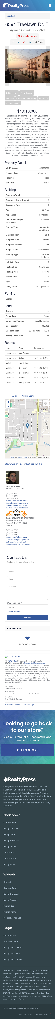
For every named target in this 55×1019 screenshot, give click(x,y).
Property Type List (12, 918)
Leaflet (13, 457)
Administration (10, 941)
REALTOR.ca (12, 661)
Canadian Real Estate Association (35, 663)
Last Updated (9, 686)
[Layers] (46, 403)
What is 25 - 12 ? (14, 603)
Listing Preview (10, 900)
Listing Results (10, 846)
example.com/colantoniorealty (17, 537)
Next (48, 66)
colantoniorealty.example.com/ (17, 539)
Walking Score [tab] (28, 395)
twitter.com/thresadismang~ (16, 505)
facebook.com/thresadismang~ (17, 508)
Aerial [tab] (14, 395)
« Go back (11, 16)
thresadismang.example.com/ (17, 503)
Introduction (9, 935)
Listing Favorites (11, 840)
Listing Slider (9, 864)
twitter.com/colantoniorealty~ (17, 542)
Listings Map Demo (12, 959)
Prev (7, 66)
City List (7, 882)
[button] (27, 750)
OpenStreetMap (23, 457)
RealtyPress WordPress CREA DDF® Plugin (19, 705)
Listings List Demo (11, 953)
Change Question (13, 611)
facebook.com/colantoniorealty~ (18, 544)
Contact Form (10, 822)
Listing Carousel (11, 828)
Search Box (8, 852)
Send (26, 617)
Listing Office (9, 697)
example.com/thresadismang (17, 500)
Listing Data (9, 834)
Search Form (9, 858)
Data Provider (9, 691)
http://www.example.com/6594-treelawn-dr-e (23, 463)
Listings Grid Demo (12, 947)
